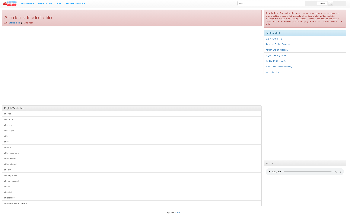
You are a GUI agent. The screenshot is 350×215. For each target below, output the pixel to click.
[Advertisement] (132, 48)
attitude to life (14, 22)
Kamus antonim (45, 3)
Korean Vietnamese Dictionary (279, 66)
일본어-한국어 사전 (274, 38)
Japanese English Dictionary (278, 44)
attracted (8, 192)
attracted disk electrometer (15, 203)
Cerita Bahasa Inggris (75, 3)
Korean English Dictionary (277, 49)
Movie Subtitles (272, 72)
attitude (7, 147)
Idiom (58, 3)
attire (6, 141)
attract (7, 186)
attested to (8, 119)
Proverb (178, 212)
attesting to (9, 130)
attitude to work (11, 164)
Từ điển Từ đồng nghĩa (276, 61)
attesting (8, 124)
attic (6, 136)
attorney (7, 169)
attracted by (9, 197)
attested (7, 113)
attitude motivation (12, 152)
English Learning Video (276, 55)
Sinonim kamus (27, 3)
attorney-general (11, 180)
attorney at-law (10, 175)
